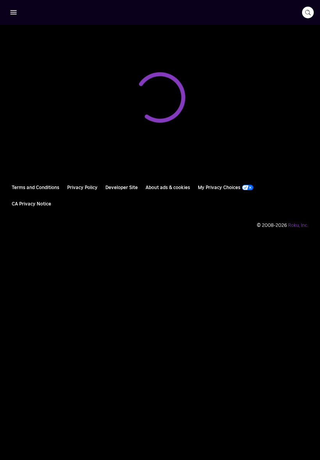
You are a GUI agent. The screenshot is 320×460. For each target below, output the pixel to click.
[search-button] (308, 12)
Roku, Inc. (298, 225)
